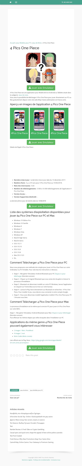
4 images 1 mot (19, 333)
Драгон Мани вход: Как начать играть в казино (27, 420)
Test (11, 426)
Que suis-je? (14, 398)
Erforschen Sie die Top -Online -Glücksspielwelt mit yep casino (31, 417)
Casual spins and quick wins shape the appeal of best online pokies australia (36, 433)
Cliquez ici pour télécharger (61, 313)
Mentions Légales (27, 460)
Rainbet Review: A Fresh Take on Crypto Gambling (27, 429)
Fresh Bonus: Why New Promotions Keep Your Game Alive (30, 439)
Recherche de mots (64, 398)
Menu (15, 2)
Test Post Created (16, 436)
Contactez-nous (55, 460)
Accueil (12, 43)
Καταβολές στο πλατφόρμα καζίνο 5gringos (25, 413)
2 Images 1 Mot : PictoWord (23, 330)
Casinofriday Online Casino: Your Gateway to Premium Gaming (31, 442)
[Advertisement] (41, 26)
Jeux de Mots (37, 43)
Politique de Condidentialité (41, 460)
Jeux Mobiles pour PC (23, 43)
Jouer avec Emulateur (42, 87)
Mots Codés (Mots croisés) (23, 336)
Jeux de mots (23, 95)
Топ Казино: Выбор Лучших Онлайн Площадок (27, 423)
